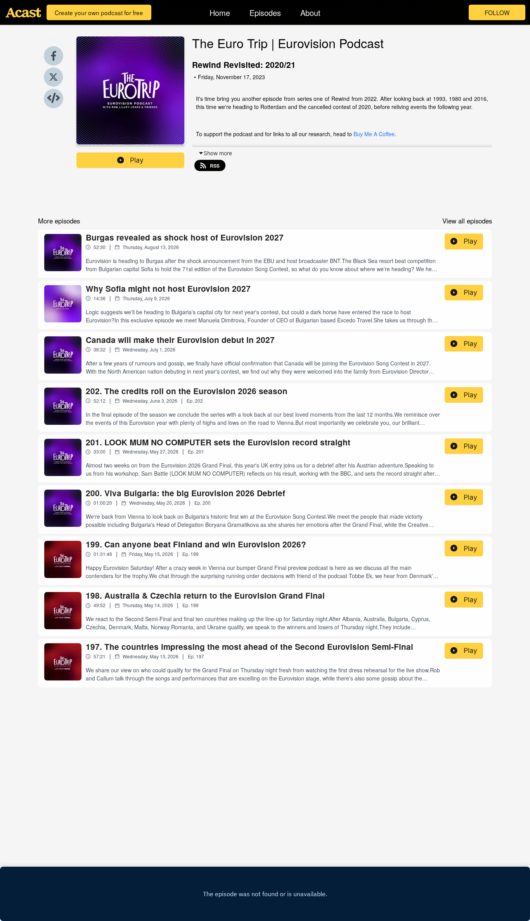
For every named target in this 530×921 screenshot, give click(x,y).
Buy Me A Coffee (374, 134)
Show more (218, 153)
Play (137, 160)
